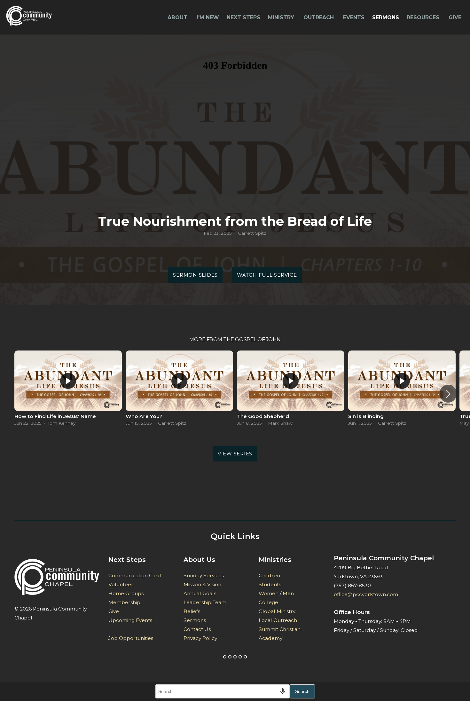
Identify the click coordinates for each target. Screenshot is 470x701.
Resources (424, 17)
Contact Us (197, 629)
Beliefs (192, 611)
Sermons (385, 17)
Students (270, 584)
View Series (235, 454)
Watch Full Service (267, 275)
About (178, 17)
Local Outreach (278, 620)
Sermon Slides (195, 275)
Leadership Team (206, 602)
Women (268, 593)
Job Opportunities (130, 638)
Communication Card (134, 575)
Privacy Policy (200, 638)
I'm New (208, 17)
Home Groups (126, 593)
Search (302, 691)
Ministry (282, 17)
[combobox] (222, 691)
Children (269, 575)
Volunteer (120, 584)
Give (455, 17)
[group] (68, 389)
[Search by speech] (282, 691)
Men (288, 593)
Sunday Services (204, 575)
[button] (448, 394)
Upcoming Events (130, 620)
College (268, 602)
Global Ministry (277, 611)
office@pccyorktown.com (366, 594)
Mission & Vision (202, 584)
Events (353, 17)
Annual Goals (200, 593)
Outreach (319, 17)
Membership (124, 602)
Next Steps (243, 17)
